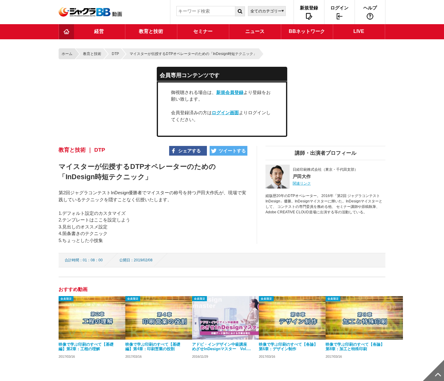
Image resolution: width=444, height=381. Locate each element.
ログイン (339, 7)
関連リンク (302, 183)
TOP (66, 31)
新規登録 (309, 7)
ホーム (67, 54)
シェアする (189, 150)
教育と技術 (92, 54)
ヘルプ (370, 7)
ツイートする (232, 150)
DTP (115, 54)
